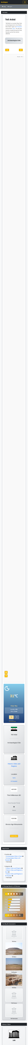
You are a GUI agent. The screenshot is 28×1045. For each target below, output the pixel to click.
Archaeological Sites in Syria (14, 856)
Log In (10, 6)
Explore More (14, 836)
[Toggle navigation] (25, 2)
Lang (4, 6)
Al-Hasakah (19, 26)
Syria (13, 28)
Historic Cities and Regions (13, 868)
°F (16, 717)
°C (11, 717)
